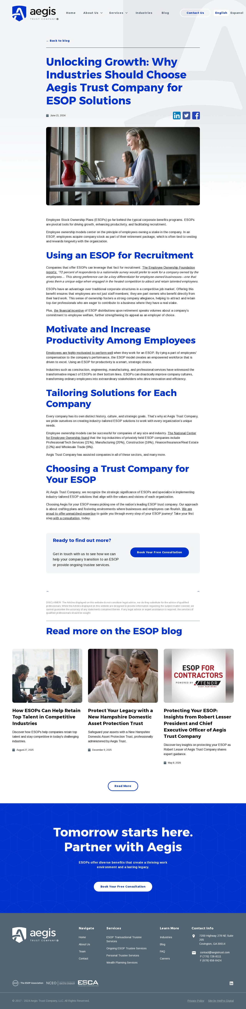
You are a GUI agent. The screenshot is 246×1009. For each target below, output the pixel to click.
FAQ (162, 951)
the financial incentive (69, 310)
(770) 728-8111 (212, 956)
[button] (93, 13)
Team (82, 951)
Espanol (237, 13)
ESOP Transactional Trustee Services (124, 939)
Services (113, 928)
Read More (123, 786)
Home (71, 13)
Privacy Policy (196, 1000)
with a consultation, (66, 518)
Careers (165, 958)
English (221, 13)
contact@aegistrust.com (215, 952)
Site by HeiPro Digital (221, 1000)
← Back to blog (58, 40)
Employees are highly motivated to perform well (79, 352)
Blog (165, 13)
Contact (83, 958)
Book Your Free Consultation (159, 552)
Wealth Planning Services (122, 962)
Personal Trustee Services (122, 955)
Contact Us (195, 13)
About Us (84, 944)
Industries (144, 13)
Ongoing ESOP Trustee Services (126, 948)
